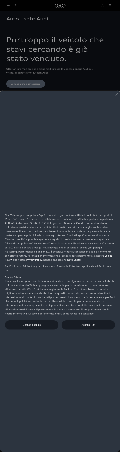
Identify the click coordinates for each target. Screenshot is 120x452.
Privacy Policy (34, 259)
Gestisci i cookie (32, 325)
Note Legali (74, 259)
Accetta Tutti (88, 325)
